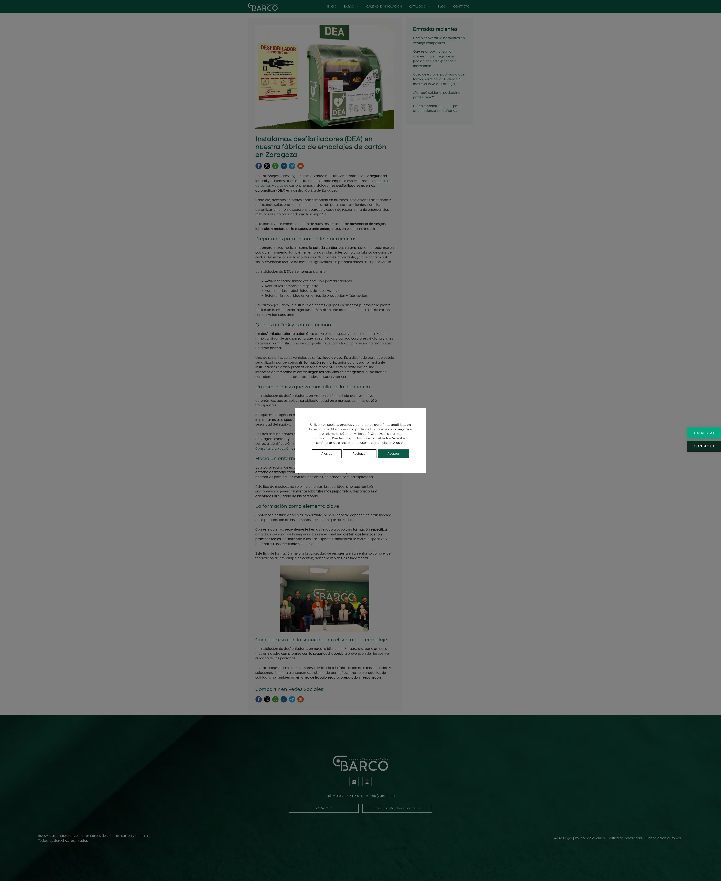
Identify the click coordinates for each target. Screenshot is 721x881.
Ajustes (398, 443)
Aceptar (394, 454)
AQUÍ (382, 434)
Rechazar (360, 454)
